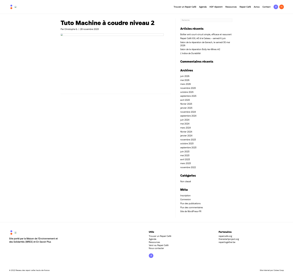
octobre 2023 (187, 143)
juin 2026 (184, 76)
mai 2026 (184, 80)
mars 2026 (185, 84)
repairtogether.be (227, 242)
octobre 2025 (187, 92)
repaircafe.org (225, 236)
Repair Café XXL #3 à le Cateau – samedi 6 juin (203, 38)
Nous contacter (156, 248)
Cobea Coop (279, 270)
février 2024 (186, 131)
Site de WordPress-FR (190, 211)
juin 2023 (184, 151)
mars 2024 (185, 127)
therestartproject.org (229, 239)
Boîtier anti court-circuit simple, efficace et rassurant (206, 34)
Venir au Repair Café (158, 245)
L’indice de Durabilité (190, 53)
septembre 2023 (188, 147)
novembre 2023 (188, 139)
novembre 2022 (188, 167)
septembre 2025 (188, 96)
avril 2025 (185, 100)
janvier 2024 (186, 135)
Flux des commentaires (191, 207)
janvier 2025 (186, 108)
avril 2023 (185, 159)
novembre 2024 (188, 112)
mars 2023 (185, 163)
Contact (266, 7)
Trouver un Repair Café (185, 7)
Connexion (185, 199)
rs (281, 6)
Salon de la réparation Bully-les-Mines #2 (200, 49)
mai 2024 (184, 123)
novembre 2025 (188, 88)
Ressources (231, 7)
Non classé (185, 181)
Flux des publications (190, 203)
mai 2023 (184, 155)
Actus (257, 7)
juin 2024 (184, 119)
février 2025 (186, 104)
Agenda (203, 7)
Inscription (185, 195)
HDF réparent (215, 7)
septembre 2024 (188, 115)
